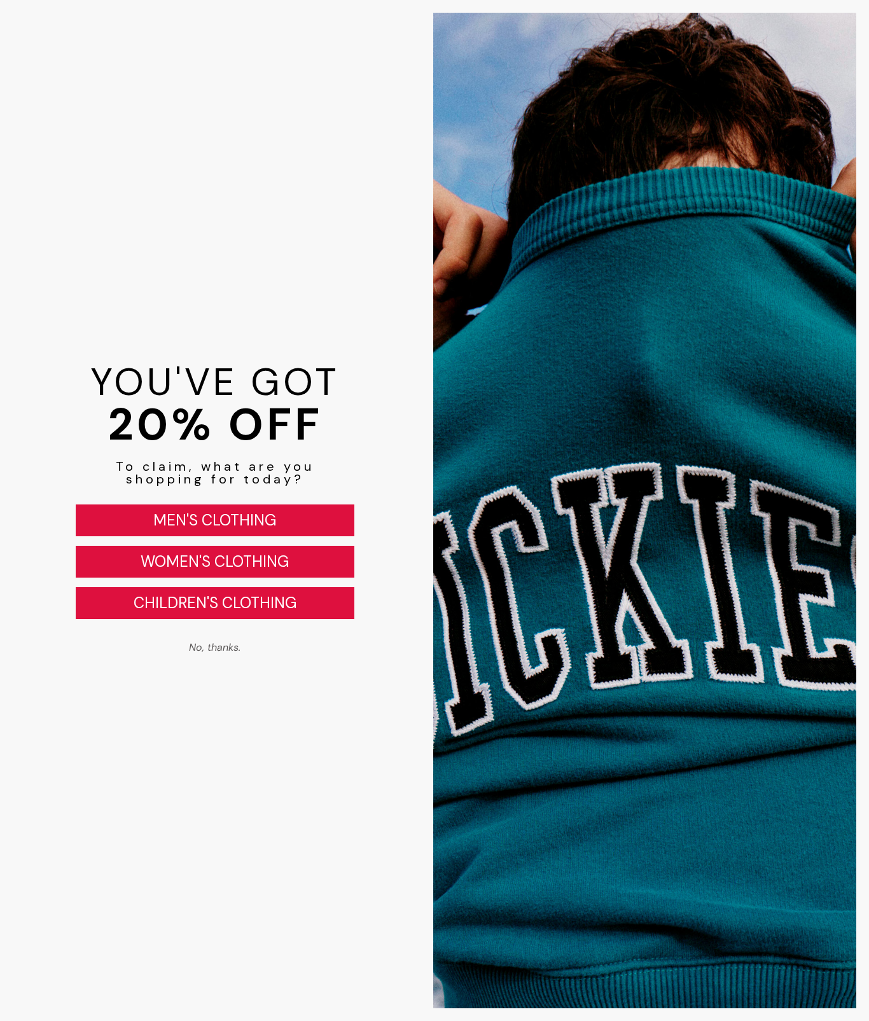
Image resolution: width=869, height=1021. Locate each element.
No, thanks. (214, 647)
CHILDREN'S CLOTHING (215, 603)
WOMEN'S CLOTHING (215, 561)
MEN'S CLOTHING (214, 520)
